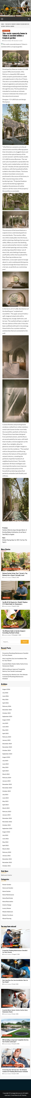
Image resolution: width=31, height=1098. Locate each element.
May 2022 (5, 842)
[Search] (29, 18)
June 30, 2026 (16, 1043)
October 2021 (6, 866)
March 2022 (6, 849)
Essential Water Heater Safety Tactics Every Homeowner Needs (15, 665)
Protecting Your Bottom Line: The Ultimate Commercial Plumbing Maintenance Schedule (15, 676)
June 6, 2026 (16, 1073)
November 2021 (7, 862)
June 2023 (5, 798)
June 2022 (5, 838)
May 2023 (5, 801)
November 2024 (7, 747)
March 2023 (6, 808)
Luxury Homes (6, 908)
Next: (14, 540)
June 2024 (5, 764)
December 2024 (7, 743)
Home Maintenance (8, 894)
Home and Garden (7, 569)
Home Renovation (7, 901)
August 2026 (6, 689)
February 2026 (6, 706)
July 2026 (5, 692)
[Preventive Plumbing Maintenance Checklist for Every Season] (15, 938)
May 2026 (5, 699)
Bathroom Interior (6, 875)
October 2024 (6, 750)
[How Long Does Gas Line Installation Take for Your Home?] (15, 968)
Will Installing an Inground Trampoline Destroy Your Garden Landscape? (13, 670)
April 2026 (5, 703)
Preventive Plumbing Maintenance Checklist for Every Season (15, 654)
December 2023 (7, 784)
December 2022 (7, 818)
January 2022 (6, 855)
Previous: (14, 531)
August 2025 (6, 720)
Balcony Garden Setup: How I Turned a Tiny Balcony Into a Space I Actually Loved (14, 574)
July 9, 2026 (15, 984)
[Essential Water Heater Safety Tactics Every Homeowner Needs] (15, 998)
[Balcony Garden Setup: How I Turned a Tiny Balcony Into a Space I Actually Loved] (15, 561)
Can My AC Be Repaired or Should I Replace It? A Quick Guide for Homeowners (14, 603)
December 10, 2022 (17, 40)
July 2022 (5, 835)
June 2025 (5, 726)
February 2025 (6, 737)
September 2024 (7, 754)
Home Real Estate (7, 898)
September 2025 (7, 716)
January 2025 (6, 740)
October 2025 (6, 713)
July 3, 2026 (15, 1014)
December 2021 (7, 859)
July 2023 (5, 794)
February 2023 (6, 811)
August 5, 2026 (16, 954)
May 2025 (5, 730)
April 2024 (5, 771)
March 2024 (6, 774)
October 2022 (6, 825)
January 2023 (6, 815)
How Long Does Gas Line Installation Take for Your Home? (14, 659)
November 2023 (7, 787)
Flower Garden (6, 626)
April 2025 (5, 733)
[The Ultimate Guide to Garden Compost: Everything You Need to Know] (15, 619)
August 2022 (6, 832)
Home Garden (6, 30)
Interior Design (6, 905)
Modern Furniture (7, 915)
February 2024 (6, 777)
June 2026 (5, 696)
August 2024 (6, 757)
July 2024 (5, 760)
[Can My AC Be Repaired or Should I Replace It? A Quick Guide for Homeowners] (15, 590)
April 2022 (5, 845)
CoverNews (14, 1095)
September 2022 (7, 828)
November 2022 (7, 821)
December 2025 (7, 709)
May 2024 (5, 767)
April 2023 (5, 804)
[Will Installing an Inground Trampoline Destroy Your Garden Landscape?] (15, 1028)
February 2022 (6, 852)
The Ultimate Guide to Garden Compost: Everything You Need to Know (14, 632)
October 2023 (6, 791)
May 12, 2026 (16, 577)
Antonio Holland (7, 40)
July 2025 (5, 723)
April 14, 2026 (16, 606)
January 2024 (6, 781)
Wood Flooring (6, 918)
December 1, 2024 (17, 635)
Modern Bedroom (7, 911)
